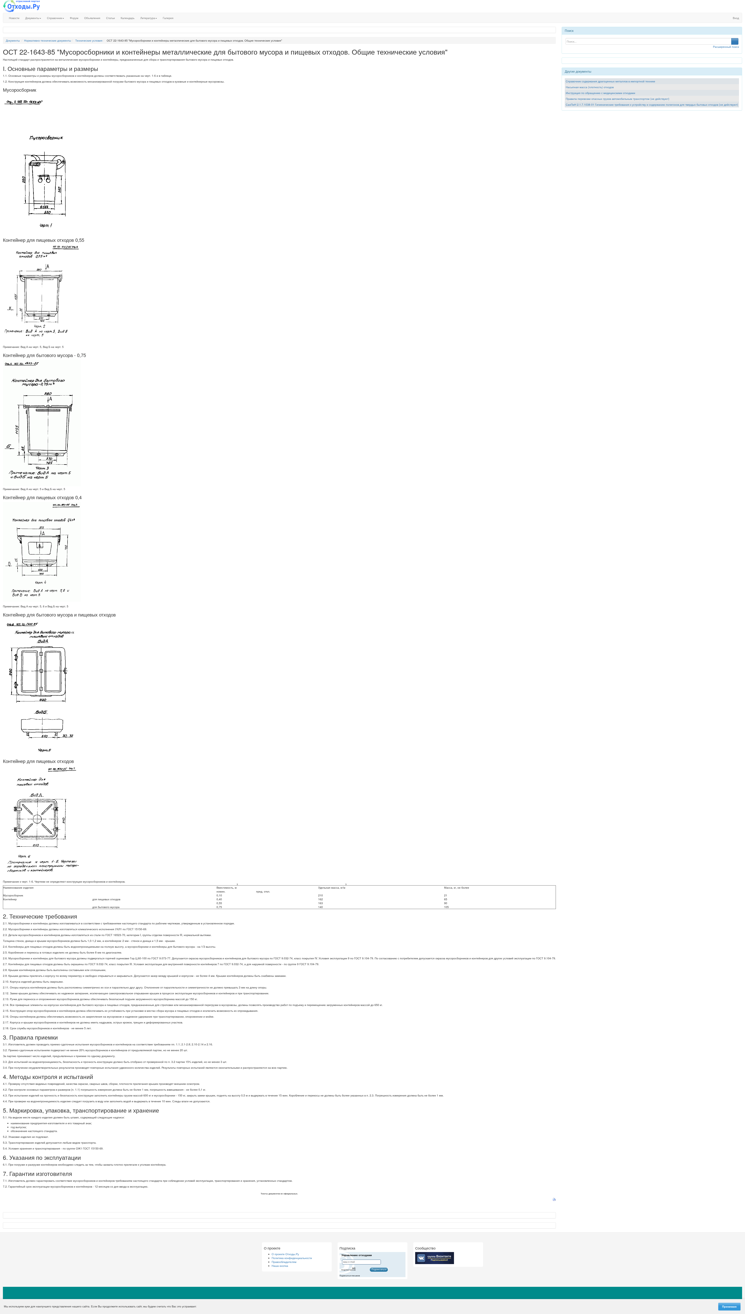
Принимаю (729, 1306)
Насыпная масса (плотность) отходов (590, 87)
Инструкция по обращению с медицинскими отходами (600, 93)
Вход (735, 18)
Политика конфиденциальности (292, 1258)
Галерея (168, 18)
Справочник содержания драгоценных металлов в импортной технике (610, 81)
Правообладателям (284, 1262)
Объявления (92, 18)
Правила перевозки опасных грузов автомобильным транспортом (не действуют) (617, 99)
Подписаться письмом (350, 1276)
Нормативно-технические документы (47, 40)
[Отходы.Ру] (21, 6)
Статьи (110, 18)
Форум (74, 18)
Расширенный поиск (726, 47)
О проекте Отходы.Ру (285, 1254)
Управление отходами (356, 1255)
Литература (147, 18)
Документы (32, 18)
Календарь (127, 18)
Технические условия (88, 40)
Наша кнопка (280, 1266)
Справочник (54, 18)
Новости (14, 18)
